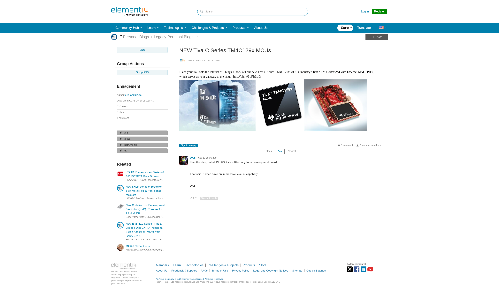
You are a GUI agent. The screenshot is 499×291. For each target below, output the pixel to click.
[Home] (129, 11)
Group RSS (142, 72)
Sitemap (297, 270)
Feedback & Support (184, 270)
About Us (161, 270)
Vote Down (196, 198)
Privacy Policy (240, 270)
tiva (126, 132)
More (120, 35)
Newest (292, 151)
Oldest (268, 151)
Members (162, 265)
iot (125, 150)
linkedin (363, 269)
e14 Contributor (133, 95)
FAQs (204, 270)
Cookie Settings (316, 270)
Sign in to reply (188, 145)
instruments (130, 145)
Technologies (194, 265)
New (379, 37)
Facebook (356, 269)
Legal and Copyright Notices (270, 270)
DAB (193, 157)
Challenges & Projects (223, 265)
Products (249, 265)
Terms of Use (220, 270)
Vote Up (191, 198)
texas (127, 139)
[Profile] (381, 28)
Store (262, 265)
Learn (177, 265)
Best (280, 151)
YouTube (370, 269)
